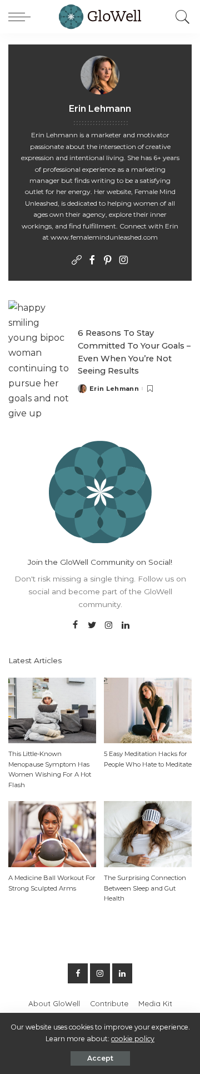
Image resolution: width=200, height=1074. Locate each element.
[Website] (76, 261)
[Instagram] (123, 261)
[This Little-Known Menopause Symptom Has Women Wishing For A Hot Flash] (52, 709)
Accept (100, 1058)
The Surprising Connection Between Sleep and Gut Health (145, 888)
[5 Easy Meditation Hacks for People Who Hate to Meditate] (148, 709)
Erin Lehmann (114, 389)
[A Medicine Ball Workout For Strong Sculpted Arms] (52, 833)
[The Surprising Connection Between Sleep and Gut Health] (148, 833)
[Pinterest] (108, 261)
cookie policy (132, 1039)
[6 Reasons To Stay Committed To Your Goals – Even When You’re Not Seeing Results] (38, 360)
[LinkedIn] (125, 625)
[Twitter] (92, 625)
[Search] (180, 16)
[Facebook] (92, 261)
